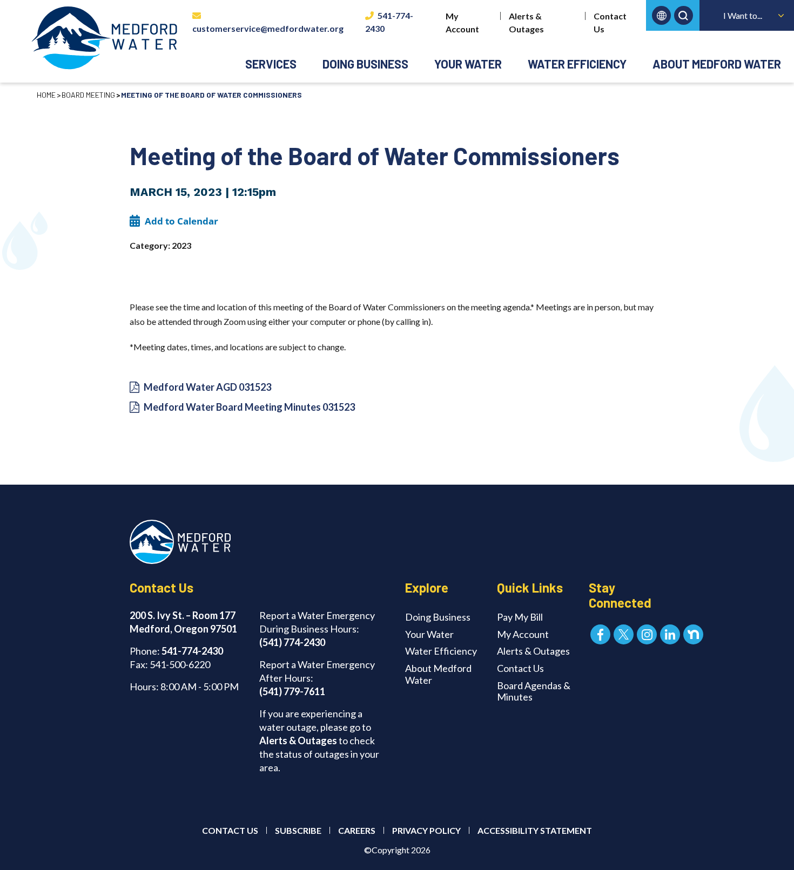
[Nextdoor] (693, 634)
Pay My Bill (520, 617)
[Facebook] (600, 634)
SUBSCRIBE (298, 830)
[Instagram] (647, 634)
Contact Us (610, 22)
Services (271, 64)
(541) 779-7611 (292, 691)
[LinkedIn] (670, 634)
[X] (624, 634)
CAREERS (356, 830)
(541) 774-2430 (292, 642)
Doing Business (365, 64)
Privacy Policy (426, 830)
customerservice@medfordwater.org (268, 28)
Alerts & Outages (526, 22)
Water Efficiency (577, 64)
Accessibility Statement (534, 830)
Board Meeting (88, 94)
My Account (462, 22)
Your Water (468, 64)
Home (46, 94)
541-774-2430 (389, 21)
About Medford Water (716, 64)
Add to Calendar (181, 221)
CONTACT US (230, 830)
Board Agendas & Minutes (533, 691)
